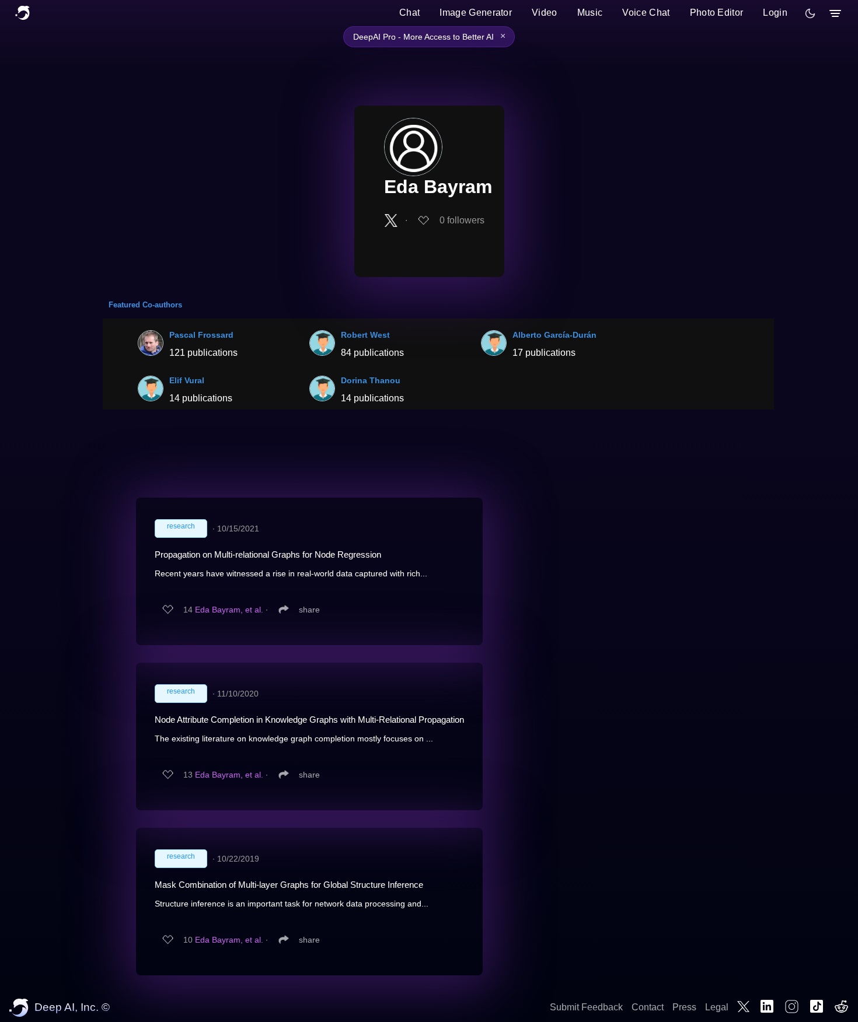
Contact (648, 1007)
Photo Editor (717, 13)
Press (684, 1007)
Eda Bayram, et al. (229, 609)
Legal (716, 1007)
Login (775, 13)
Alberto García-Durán (554, 335)
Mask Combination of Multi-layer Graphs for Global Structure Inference (289, 885)
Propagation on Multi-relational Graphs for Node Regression (268, 554)
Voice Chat (645, 13)
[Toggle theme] (810, 13)
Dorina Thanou (370, 380)
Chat (409, 13)
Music (590, 13)
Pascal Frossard (201, 335)
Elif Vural (186, 380)
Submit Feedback (586, 1007)
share (309, 609)
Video (544, 13)
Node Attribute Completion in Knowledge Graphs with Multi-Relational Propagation (309, 719)
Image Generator (476, 13)
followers (462, 220)
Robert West (365, 335)
